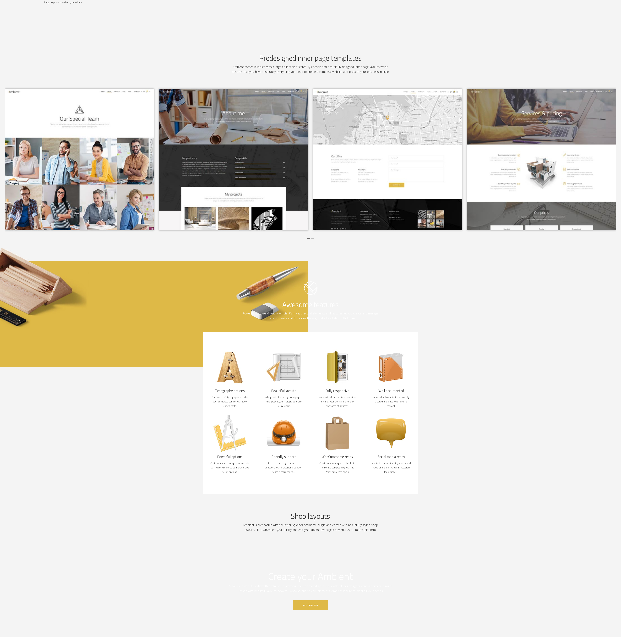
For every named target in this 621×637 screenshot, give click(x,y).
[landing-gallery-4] (79, 159)
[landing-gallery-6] (541, 159)
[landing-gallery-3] (233, 159)
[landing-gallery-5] (387, 159)
